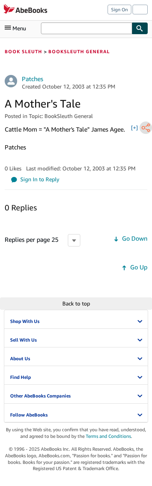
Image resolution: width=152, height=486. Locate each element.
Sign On (119, 9)
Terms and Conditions (108, 436)
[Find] (140, 28)
